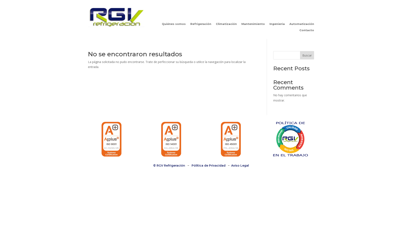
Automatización (301, 24)
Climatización (226, 24)
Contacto (306, 30)
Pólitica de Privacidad (208, 165)
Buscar (307, 55)
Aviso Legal (240, 165)
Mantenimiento (253, 24)
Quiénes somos (174, 24)
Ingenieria (277, 24)
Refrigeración (200, 24)
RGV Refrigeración (170, 165)
